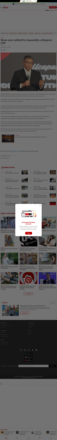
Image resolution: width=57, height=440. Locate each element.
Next (28, 233)
